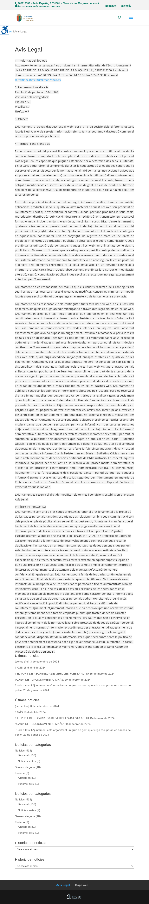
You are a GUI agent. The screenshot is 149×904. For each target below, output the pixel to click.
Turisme (20, 773)
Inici (9, 31)
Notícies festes (27, 761)
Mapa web (81, 885)
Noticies (20, 750)
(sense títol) (22, 661)
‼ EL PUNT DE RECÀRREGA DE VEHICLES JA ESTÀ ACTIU (52, 673)
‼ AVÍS (19, 667)
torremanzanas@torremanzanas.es (38, 80)
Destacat (23, 755)
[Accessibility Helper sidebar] (4, 30)
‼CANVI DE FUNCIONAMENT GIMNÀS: (39, 679)
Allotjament (24, 777)
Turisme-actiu (26, 783)
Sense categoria (25, 767)
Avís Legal (63, 885)
